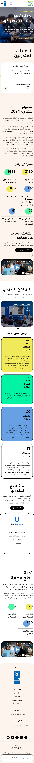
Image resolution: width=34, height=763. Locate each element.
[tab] (18, 328)
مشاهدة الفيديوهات (24, 250)
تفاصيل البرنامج (17, 700)
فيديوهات (17, 696)
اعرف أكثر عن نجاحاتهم (26, 38)
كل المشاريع (17, 508)
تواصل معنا (17, 704)
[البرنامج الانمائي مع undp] (17, 677)
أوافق (6, 758)
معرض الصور (26, 255)
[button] (2, 3)
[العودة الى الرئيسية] (30, 3)
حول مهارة (17, 693)
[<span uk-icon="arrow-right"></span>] (9, 725)
